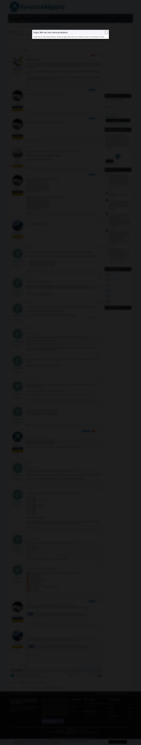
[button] (106, 32)
